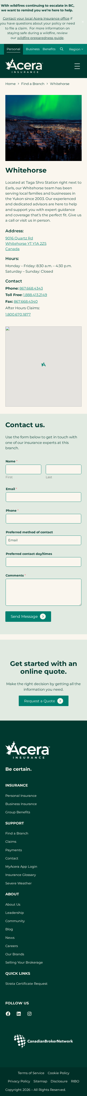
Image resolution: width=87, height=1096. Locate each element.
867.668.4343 (31, 288)
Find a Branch (32, 84)
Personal (13, 49)
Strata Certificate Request (26, 984)
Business (33, 49)
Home (10, 84)
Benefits (49, 49)
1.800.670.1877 (18, 314)
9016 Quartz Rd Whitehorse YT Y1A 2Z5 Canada (25, 243)
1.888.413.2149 (35, 295)
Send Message (24, 616)
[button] (61, 49)
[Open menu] (77, 66)
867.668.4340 (26, 301)
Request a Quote (39, 701)
